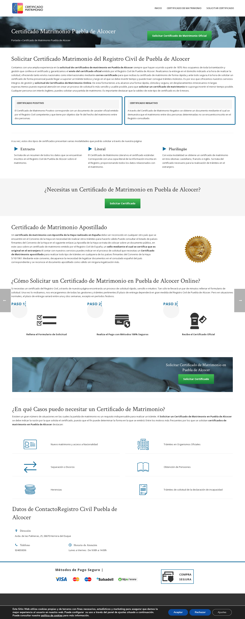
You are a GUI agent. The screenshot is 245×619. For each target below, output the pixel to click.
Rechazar (200, 612)
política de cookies (52, 615)
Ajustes (222, 612)
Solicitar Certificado (220, 8)
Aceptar (178, 612)
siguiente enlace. (64, 242)
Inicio (158, 8)
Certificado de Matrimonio (184, 8)
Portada (15, 40)
